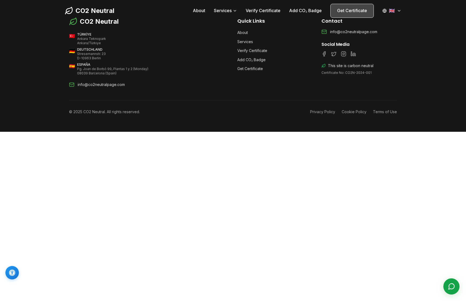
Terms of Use (385, 111)
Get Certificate (352, 10)
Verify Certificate (263, 10)
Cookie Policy (354, 111)
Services (223, 10)
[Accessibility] (12, 272)
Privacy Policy (322, 111)
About (199, 10)
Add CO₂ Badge (305, 10)
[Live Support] (451, 286)
